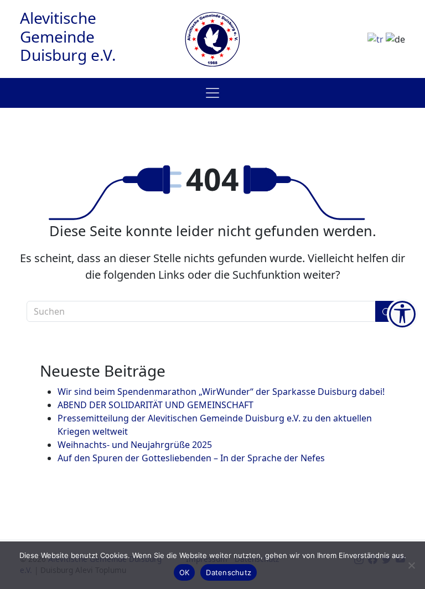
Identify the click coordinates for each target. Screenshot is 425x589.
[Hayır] (411, 565)
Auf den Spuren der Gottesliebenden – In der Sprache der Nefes (191, 458)
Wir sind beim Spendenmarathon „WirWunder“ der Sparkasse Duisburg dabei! (221, 391)
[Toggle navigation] (212, 92)
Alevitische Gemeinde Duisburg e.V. (68, 36)
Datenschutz (228, 572)
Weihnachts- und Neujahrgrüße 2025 (135, 445)
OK (184, 572)
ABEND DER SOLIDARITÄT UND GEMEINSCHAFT (155, 405)
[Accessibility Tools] (402, 314)
